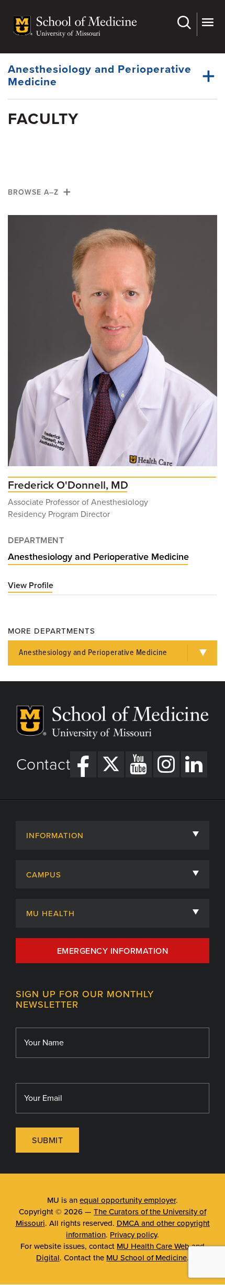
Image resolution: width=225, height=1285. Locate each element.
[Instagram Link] (166, 764)
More (207, 24)
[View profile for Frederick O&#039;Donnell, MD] (112, 346)
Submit (47, 1140)
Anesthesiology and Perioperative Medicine (100, 75)
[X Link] (111, 764)
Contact (43, 765)
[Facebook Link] (83, 764)
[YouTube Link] (139, 764)
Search (185, 24)
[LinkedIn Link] (194, 764)
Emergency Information (112, 951)
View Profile (30, 586)
